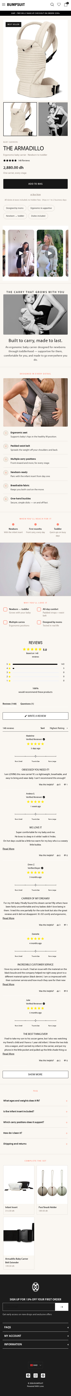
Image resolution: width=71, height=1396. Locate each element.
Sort (43, 728)
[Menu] (3, 4)
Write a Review (42, 717)
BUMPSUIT (38, 1383)
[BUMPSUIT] (16, 4)
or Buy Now (35, 194)
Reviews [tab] (10, 704)
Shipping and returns (35, 1144)
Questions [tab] (27, 704)
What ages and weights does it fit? (35, 1101)
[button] (16, 160)
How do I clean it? (35, 1133)
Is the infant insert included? (35, 1111)
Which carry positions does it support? (35, 1122)
